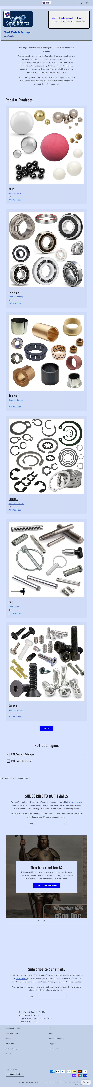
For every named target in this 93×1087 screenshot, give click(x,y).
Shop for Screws (16, 710)
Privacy (51, 1033)
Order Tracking (11, 1049)
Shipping (52, 1044)
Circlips (13, 499)
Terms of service (69, 1082)
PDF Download (15, 200)
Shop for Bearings (16, 297)
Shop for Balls (15, 193)
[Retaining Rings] (46, 455)
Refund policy (46, 1082)
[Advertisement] (46, 947)
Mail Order (10, 1044)
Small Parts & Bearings (32, 1082)
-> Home (78, 18)
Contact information (81, 1084)
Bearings (14, 292)
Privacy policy (57, 1082)
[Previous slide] (38, 920)
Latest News (76, 802)
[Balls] (46, 145)
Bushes (13, 395)
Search (8, 1054)
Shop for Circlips (16, 503)
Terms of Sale (54, 1049)
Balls (11, 189)
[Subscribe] (64, 823)
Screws (13, 705)
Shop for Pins (14, 607)
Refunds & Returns (56, 1039)
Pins (11, 602)
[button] (4, 2)
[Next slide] (48, 920)
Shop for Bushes (16, 400)
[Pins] (46, 558)
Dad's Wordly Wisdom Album (46, 885)
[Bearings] (46, 248)
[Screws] (46, 661)
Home (46, 728)
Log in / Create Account (62, 18)
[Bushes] (46, 351)
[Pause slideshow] (54, 920)
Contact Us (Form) (13, 1033)
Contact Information (13, 1028)
